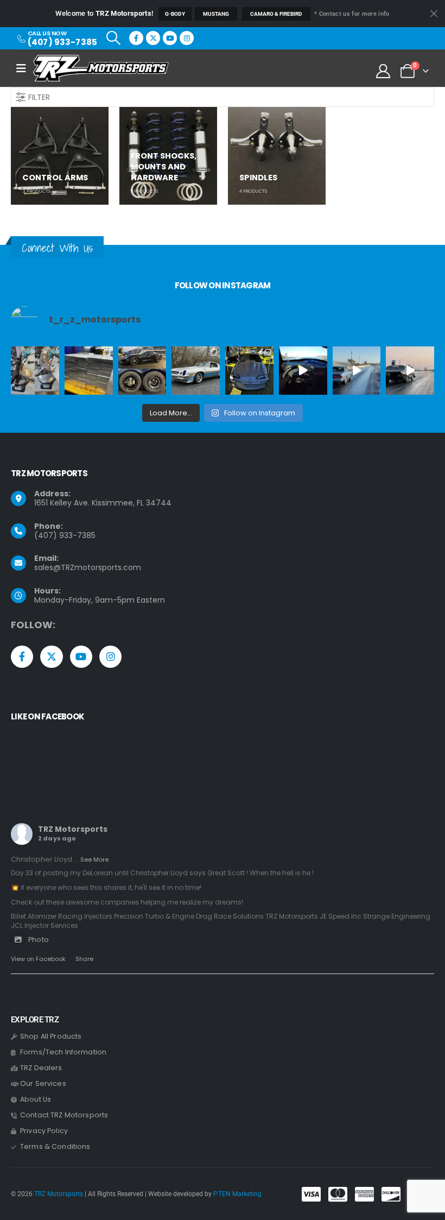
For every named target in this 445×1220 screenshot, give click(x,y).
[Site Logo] (101, 68)
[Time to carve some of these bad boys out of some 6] (89, 370)
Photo (38, 939)
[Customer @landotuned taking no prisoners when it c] (303, 370)
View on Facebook (38, 958)
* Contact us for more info (351, 13)
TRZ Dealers (41, 1067)
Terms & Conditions (55, 1146)
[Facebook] (136, 38)
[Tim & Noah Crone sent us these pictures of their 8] (195, 370)
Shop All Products (50, 1036)
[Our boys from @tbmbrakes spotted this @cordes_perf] (142, 370)
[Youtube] (170, 38)
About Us (35, 1099)
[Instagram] (187, 38)
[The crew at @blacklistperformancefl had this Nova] (410, 370)
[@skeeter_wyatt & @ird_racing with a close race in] (357, 370)
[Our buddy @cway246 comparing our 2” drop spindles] (35, 370)
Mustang (216, 14)
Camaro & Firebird (276, 14)
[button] (113, 38)
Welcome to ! (104, 13)
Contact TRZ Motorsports (64, 1115)
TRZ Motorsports (72, 829)
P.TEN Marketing (237, 1194)
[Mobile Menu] (24, 68)
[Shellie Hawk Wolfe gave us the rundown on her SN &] (249, 370)
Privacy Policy (44, 1130)
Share (84, 958)
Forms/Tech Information (63, 1052)
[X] (153, 38)
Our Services (43, 1083)
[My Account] (383, 71)
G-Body (175, 14)
